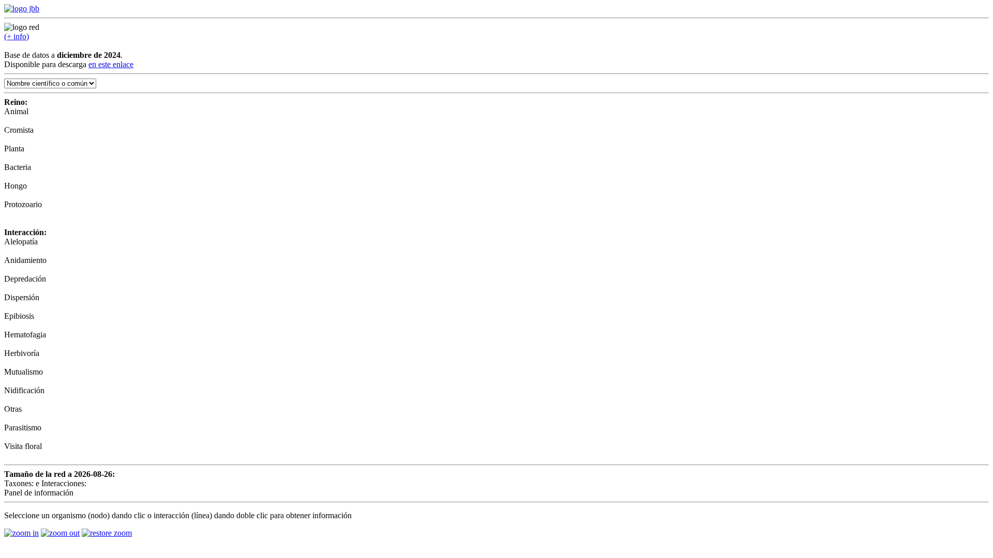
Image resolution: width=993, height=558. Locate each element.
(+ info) (16, 36)
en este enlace (110, 64)
